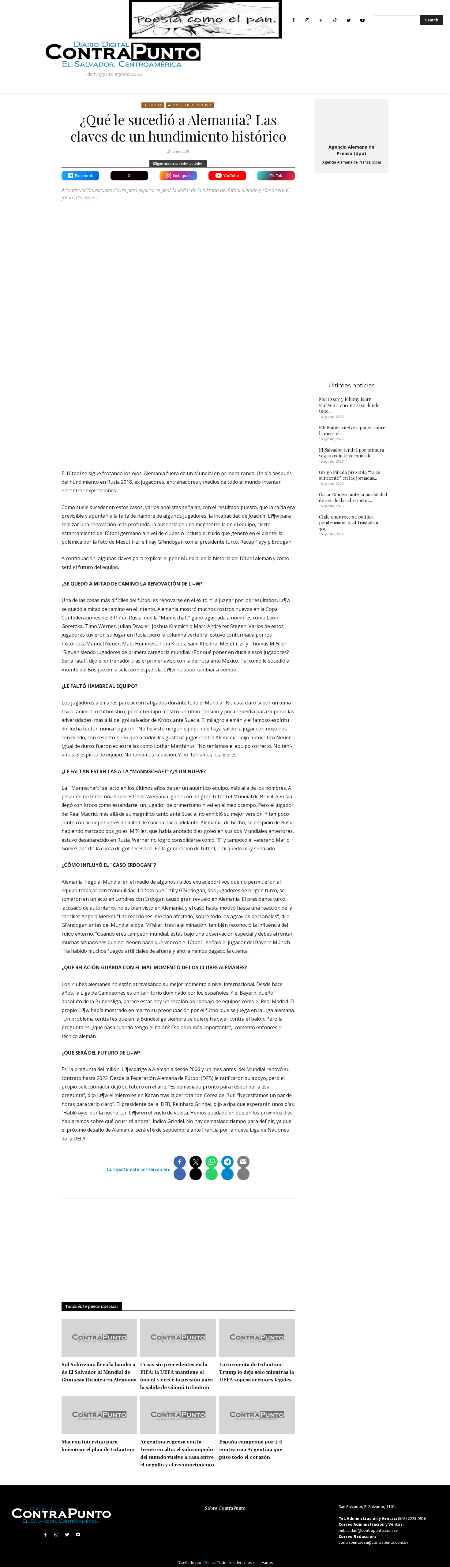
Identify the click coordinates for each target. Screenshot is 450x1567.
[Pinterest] (321, 20)
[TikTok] (334, 20)
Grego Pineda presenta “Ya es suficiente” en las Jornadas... (349, 475)
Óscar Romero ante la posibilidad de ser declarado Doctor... (353, 497)
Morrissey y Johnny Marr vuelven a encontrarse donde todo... (349, 405)
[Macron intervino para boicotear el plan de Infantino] (99, 1415)
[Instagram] (307, 20)
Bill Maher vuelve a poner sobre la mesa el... (352, 430)
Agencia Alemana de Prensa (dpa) (351, 150)
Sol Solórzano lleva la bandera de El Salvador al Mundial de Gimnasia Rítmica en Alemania (99, 1372)
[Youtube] (362, 20)
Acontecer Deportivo (190, 105)
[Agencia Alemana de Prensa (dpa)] (351, 120)
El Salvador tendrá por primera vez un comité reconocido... (351, 453)
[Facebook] (293, 20)
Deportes (153, 105)
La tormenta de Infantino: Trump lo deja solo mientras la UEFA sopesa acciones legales (256, 1372)
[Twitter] (348, 20)
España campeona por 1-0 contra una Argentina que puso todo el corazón (251, 1449)
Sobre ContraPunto (225, 1508)
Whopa (209, 1562)
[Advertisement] (178, 411)
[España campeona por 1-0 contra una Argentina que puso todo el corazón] (257, 1415)
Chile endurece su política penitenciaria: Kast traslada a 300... (348, 523)
